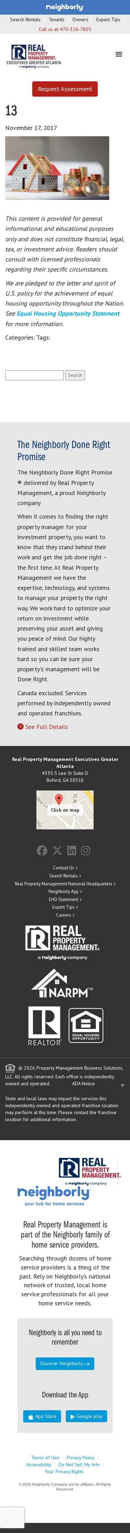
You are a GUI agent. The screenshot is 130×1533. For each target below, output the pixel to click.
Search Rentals (25, 19)
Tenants (56, 19)
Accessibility (38, 1464)
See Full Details (46, 727)
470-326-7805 (75, 29)
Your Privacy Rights (64, 1471)
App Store (45, 1416)
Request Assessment (65, 89)
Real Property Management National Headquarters (63, 884)
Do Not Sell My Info (79, 1464)
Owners (80, 19)
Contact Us (63, 868)
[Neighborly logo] (65, 7)
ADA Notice (83, 1083)
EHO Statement (63, 899)
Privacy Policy (81, 1457)
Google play (89, 1416)
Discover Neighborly (61, 1363)
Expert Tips (108, 19)
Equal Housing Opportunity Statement (68, 313)
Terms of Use (45, 1457)
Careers (63, 915)
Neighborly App (64, 891)
